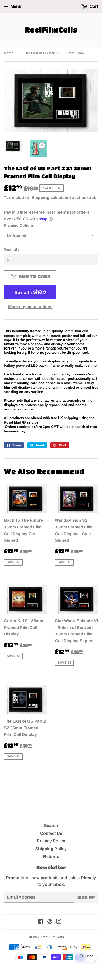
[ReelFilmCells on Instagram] (58, 922)
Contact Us (51, 833)
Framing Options (19, 225)
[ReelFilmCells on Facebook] (40, 922)
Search (51, 825)
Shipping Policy (51, 848)
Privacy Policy (51, 841)
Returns (51, 856)
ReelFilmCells (51, 30)
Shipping (40, 197)
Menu (15, 6)
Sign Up (86, 897)
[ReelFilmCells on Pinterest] (50, 922)
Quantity (11, 249)
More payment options (30, 307)
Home (8, 53)
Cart (93, 6)
